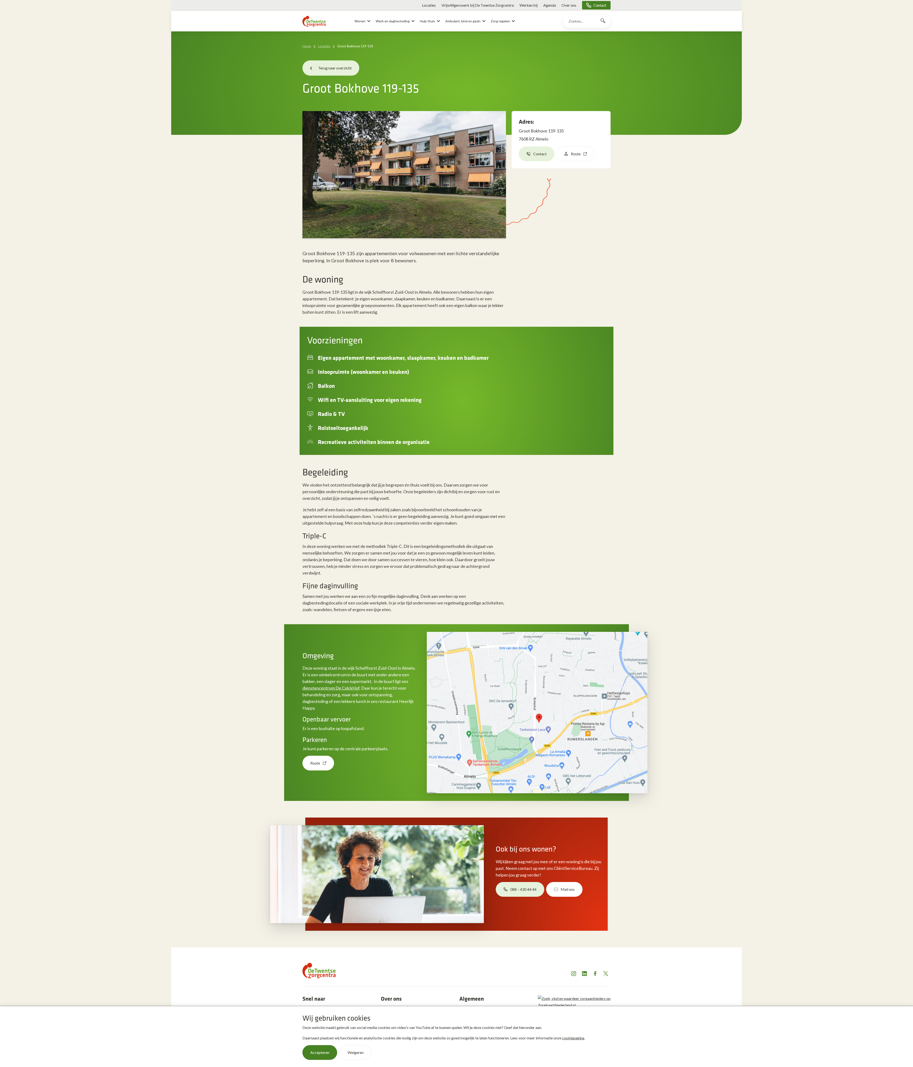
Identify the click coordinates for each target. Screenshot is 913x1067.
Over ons (569, 5)
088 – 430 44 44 (523, 889)
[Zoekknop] (603, 21)
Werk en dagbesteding (393, 21)
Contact (599, 5)
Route (576, 153)
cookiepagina (573, 1038)
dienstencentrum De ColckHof (330, 688)
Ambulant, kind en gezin (463, 21)
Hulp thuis (427, 21)
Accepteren (319, 1052)
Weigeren (356, 1052)
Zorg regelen (500, 21)
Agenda (549, 5)
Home (306, 46)
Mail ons (568, 889)
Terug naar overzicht (335, 68)
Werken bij (529, 5)
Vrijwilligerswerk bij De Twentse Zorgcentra (478, 5)
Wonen (360, 21)
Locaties (429, 5)
